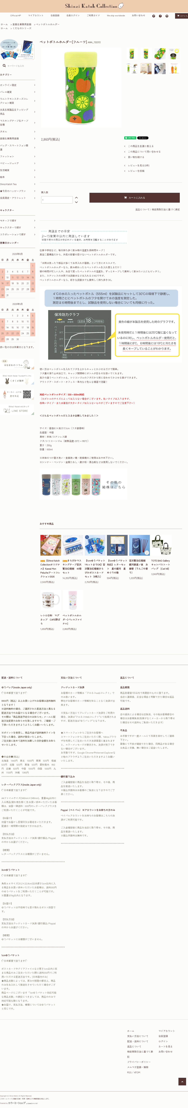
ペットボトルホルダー (47, 24)
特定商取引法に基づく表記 (166, 209)
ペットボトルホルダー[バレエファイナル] (72, 619)
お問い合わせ (138, 15)
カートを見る (165, 1046)
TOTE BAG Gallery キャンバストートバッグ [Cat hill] (161, 564)
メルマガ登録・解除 (137, 1067)
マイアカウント (35, 15)
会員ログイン (73, 15)
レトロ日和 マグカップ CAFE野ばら (50, 619)
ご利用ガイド (93, 15)
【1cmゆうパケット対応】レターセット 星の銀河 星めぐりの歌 (117, 566)
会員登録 (55, 15)
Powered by (4, 1103)
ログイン (163, 1041)
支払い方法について (137, 1036)
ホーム (4, 24)
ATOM (137, 1072)
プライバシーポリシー (139, 1062)
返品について (142, 209)
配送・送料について (137, 1041)
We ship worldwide (116, 15)
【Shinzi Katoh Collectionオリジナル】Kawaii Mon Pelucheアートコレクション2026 (50, 568)
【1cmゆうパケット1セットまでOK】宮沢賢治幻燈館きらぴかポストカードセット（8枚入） (95, 568)
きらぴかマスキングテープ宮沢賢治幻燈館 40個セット (72, 566)
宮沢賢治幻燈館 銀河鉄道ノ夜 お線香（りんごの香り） (138, 566)
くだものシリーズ (21, 28)
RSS (129, 1072)
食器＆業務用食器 (21, 24)
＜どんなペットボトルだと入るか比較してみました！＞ (69, 415)
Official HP (15, 15)
